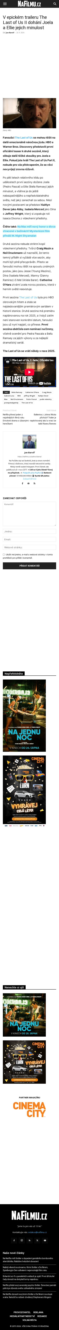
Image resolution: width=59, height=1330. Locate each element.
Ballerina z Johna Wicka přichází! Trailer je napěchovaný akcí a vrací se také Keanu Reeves (43, 419)
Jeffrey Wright (29, 396)
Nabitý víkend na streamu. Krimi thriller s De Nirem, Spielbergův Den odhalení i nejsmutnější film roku (25, 1268)
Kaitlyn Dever (43, 396)
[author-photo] (29, 448)
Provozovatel (22, 1312)
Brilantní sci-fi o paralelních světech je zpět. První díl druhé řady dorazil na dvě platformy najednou (28, 1277)
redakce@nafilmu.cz (37, 1232)
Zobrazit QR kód (29, 479)
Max (5, 399)
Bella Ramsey (17, 392)
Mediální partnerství (22, 1316)
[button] (4, 4)
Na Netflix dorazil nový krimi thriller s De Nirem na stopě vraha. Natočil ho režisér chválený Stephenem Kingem (27, 1295)
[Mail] (29, 483)
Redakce (42, 1316)
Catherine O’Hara (32, 392)
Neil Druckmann (17, 399)
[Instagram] (22, 1240)
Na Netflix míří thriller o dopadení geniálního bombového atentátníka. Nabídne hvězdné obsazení (28, 1260)
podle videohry (46, 399)
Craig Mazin (47, 392)
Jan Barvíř (10, 32)
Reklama (38, 1312)
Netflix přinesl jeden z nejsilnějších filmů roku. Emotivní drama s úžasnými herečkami (16, 419)
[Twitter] (37, 1240)
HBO (19, 396)
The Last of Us (24, 137)
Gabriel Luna (9, 396)
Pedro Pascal (31, 399)
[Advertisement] (29, 66)
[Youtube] (45, 1240)
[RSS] (35, 483)
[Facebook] (23, 483)
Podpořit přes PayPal (32, 473)
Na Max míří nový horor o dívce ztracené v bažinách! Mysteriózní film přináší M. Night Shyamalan (29, 231)
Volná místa (29, 1320)
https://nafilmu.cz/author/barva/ (30, 457)
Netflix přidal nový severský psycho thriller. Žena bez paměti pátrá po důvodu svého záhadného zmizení (29, 1286)
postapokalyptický (11, 403)
